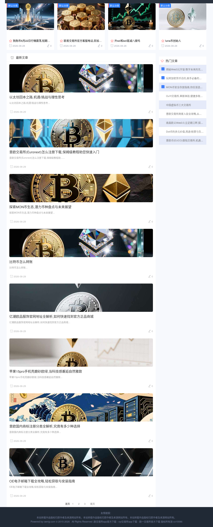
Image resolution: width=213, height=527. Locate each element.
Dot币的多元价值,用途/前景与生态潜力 (187, 131)
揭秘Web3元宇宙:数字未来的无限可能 (187, 69)
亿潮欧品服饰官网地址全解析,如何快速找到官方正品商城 (51, 316)
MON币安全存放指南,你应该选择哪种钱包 (189, 87)
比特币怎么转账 (21, 261)
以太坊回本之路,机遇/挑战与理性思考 (37, 97)
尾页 (92, 503)
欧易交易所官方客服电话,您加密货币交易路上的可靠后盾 (97, 41)
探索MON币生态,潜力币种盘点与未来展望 (40, 207)
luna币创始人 (173, 41)
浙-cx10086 (176, 521)
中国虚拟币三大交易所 (178, 105)
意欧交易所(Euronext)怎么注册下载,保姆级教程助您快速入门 (54, 152)
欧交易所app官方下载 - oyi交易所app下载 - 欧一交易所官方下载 (40, 1)
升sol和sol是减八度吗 (127, 41)
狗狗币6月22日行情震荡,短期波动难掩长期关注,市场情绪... (47, 41)
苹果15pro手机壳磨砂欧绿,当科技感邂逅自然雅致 (45, 371)
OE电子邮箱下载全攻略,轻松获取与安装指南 (42, 481)
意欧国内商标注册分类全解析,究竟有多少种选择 (44, 426)
